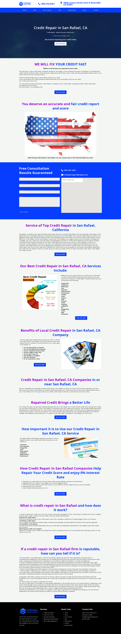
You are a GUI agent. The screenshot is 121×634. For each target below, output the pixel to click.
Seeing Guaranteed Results (51, 619)
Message (21, 196)
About (84, 10)
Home (24, 10)
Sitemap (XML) (69, 625)
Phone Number (22, 189)
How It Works (47, 10)
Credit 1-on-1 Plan (48, 615)
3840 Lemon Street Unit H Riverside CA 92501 (82, 3)
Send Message (24, 212)
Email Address (22, 183)
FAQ (59, 10)
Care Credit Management (50, 621)
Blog (34, 10)
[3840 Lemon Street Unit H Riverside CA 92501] (61, 3)
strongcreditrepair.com (43, 391)
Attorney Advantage (49, 617)
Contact (95, 10)
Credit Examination (49, 612)
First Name (21, 177)
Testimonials (72, 10)
